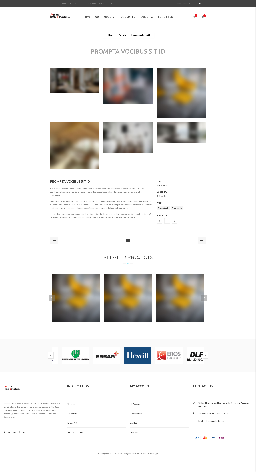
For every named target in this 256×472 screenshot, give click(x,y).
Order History (136, 413)
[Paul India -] (60, 15)
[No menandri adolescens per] (180, 294)
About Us (147, 17)
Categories (127, 17)
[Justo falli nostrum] (128, 294)
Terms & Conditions (75, 432)
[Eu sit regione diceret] (76, 294)
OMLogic (154, 454)
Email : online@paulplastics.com (211, 421)
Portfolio (122, 35)
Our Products (104, 17)
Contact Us (165, 17)
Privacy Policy (72, 423)
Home (87, 17)
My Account (135, 404)
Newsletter (135, 432)
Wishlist (133, 423)
